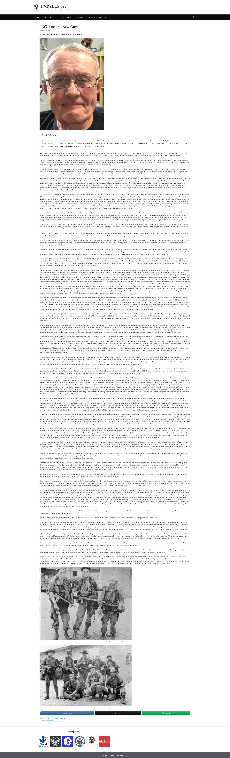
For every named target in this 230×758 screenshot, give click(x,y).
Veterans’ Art (53, 17)
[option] (43, 741)
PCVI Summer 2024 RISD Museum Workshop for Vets (90, 17)
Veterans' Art (62, 718)
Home (37, 17)
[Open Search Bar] (193, 17)
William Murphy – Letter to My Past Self (52, 722)
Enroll (44, 17)
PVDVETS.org (53, 6)
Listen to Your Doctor (47, 720)
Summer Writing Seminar (51, 718)
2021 (43, 718)
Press (62, 17)
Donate (69, 17)
